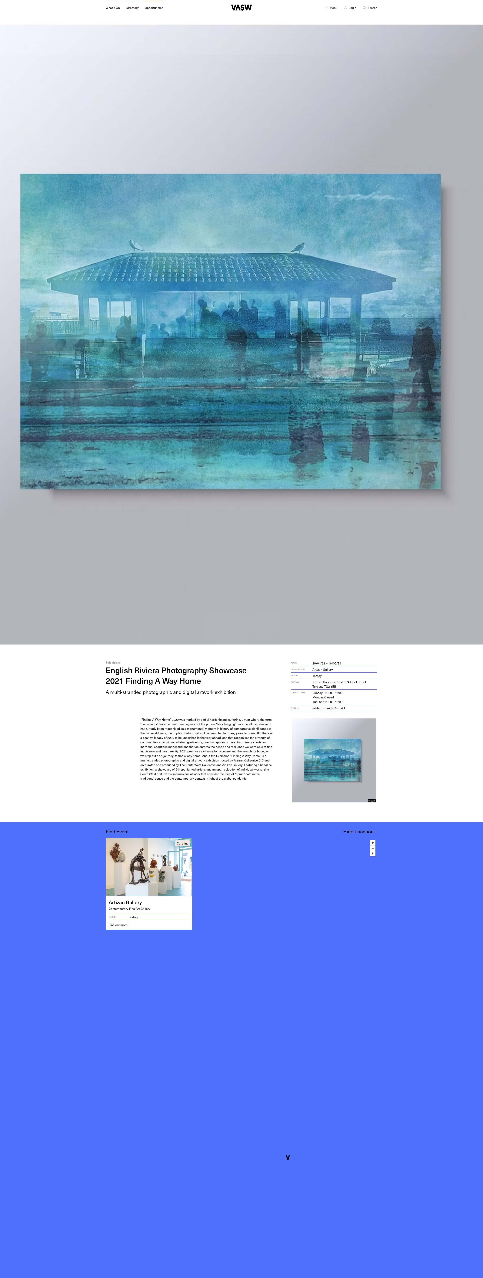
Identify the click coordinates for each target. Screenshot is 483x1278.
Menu (333, 7)
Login (352, 7)
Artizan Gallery (322, 669)
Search (372, 7)
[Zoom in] (372, 842)
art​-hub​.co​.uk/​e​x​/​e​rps (328, 708)
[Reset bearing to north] (372, 853)
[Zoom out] (372, 848)
